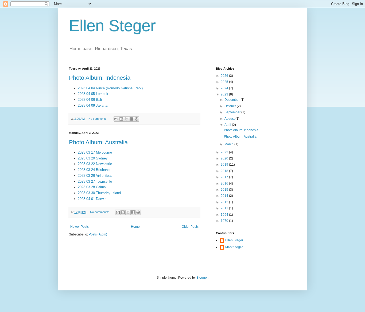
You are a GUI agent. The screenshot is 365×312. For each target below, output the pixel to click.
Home (135, 227)
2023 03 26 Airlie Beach (96, 176)
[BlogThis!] (121, 119)
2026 (225, 76)
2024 (225, 88)
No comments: (98, 118)
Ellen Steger (112, 26)
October (230, 106)
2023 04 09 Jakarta (92, 105)
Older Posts (190, 227)
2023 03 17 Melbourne (95, 152)
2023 (225, 94)
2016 (225, 183)
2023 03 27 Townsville (95, 181)
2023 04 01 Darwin (92, 199)
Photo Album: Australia (98, 142)
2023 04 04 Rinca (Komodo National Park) (110, 88)
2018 (225, 171)
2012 (225, 202)
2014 (225, 196)
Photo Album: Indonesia (99, 77)
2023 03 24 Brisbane (94, 170)
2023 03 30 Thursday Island (99, 193)
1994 (225, 215)
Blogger (202, 277)
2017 (225, 177)
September (232, 112)
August (229, 119)
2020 (225, 158)
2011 (225, 208)
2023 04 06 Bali (90, 100)
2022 (225, 152)
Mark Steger (234, 247)
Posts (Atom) (98, 234)
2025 (225, 82)
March (229, 144)
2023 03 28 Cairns (92, 187)
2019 (225, 164)
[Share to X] (126, 119)
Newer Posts (79, 227)
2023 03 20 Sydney (93, 158)
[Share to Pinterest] (136, 119)
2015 (225, 189)
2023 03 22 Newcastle (95, 164)
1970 (225, 221)
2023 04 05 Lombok (93, 94)
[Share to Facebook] (131, 119)
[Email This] (116, 119)
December (232, 100)
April (228, 125)
